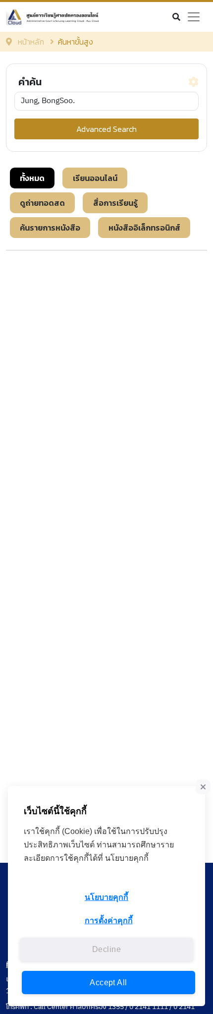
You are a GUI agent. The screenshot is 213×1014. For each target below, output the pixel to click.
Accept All (108, 982)
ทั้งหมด (32, 178)
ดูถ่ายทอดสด (42, 203)
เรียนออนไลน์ (95, 178)
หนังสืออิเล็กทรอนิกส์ (144, 228)
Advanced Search (106, 129)
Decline (106, 949)
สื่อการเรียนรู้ (115, 203)
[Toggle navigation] (193, 16)
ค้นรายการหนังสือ (50, 228)
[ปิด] (203, 786)
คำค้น (30, 82)
